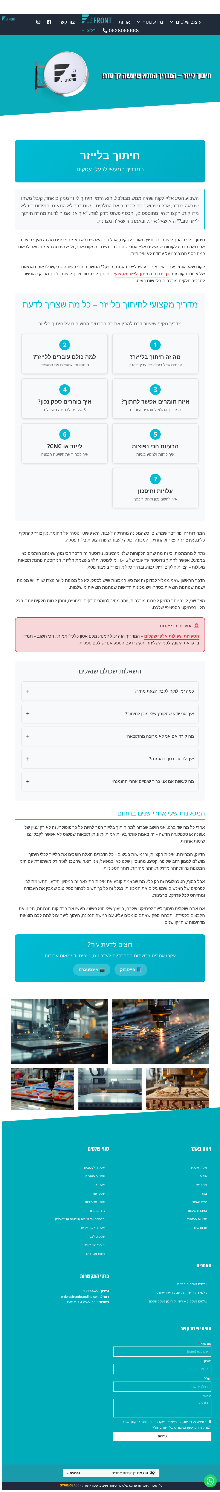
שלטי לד (99, 1185)
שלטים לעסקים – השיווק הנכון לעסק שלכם (178, 1301)
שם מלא (205, 1343)
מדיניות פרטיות (197, 1219)
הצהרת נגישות (197, 1211)
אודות (124, 22)
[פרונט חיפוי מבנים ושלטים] (9, 18)
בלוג (91, 30)
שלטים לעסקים (94, 1168)
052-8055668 (89, 1291)
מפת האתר (199, 1202)
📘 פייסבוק (131, 969)
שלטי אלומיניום (95, 1202)
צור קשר (66, 22)
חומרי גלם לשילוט (93, 1245)
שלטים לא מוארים (93, 1228)
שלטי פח (99, 1193)
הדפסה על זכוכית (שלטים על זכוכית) (80, 1219)
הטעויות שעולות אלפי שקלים (171, 636)
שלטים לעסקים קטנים (192, 1284)
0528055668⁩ (123, 30)
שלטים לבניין (96, 1236)
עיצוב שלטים (189, 22)
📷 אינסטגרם (92, 969)
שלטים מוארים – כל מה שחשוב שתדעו (181, 1293)
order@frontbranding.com (80, 1297)
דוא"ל (207, 1378)
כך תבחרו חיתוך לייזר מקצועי (142, 274)
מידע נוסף (153, 22)
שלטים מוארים (95, 1176)
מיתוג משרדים (95, 1254)
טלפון (207, 1361)
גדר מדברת (97, 1211)
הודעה (207, 1396)
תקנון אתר (200, 1228)
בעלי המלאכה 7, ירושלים (82, 1302)
